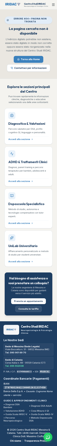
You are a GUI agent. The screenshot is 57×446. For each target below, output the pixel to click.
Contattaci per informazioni (30, 68)
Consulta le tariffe (28, 308)
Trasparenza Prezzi (35, 440)
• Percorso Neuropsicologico (13, 419)
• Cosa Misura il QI (39, 410)
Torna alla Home (30, 59)
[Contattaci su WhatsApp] (48, 437)
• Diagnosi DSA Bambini (12, 406)
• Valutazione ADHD (14, 410)
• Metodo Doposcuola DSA (40, 419)
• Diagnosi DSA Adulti (40, 405)
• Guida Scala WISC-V (15, 414)
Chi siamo (15, 440)
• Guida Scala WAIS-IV (41, 414)
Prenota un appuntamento (28, 301)
